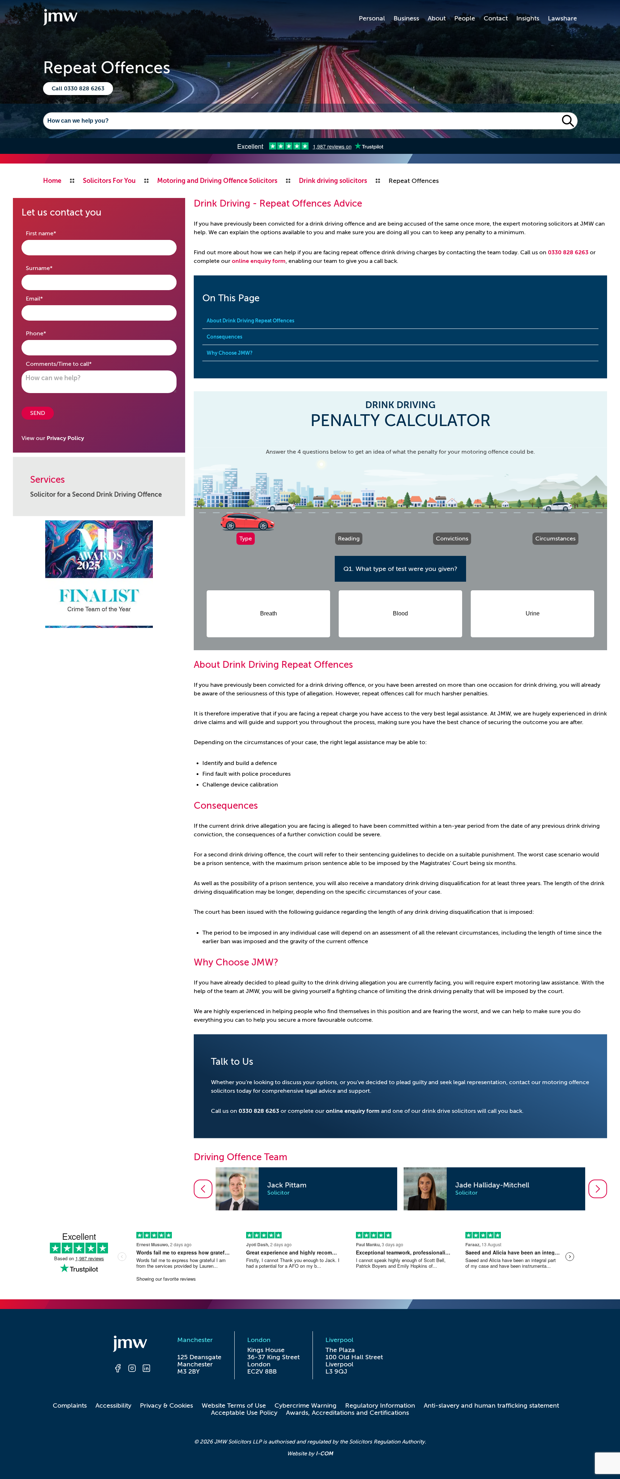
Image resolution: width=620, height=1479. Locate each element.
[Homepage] (132, 1345)
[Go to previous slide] (203, 1189)
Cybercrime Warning (305, 1405)
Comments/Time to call (70, 363)
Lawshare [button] (562, 18)
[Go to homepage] (60, 18)
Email (45, 298)
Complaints (70, 1405)
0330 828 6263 (568, 252)
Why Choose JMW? (230, 353)
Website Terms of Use (234, 1405)
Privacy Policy (65, 438)
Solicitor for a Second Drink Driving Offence (96, 494)
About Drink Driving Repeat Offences (250, 320)
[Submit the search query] (568, 121)
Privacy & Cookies (166, 1405)
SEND (37, 413)
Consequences (224, 337)
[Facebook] (118, 1369)
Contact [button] (496, 18)
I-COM (324, 1453)
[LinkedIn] (146, 1369)
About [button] (437, 18)
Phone (47, 333)
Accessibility (113, 1405)
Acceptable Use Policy (244, 1412)
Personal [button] (372, 18)
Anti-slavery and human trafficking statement (491, 1405)
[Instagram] (132, 1369)
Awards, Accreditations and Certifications (347, 1412)
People (464, 18)
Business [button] (406, 18)
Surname (50, 268)
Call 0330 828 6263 (78, 88)
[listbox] (400, 1188)
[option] (306, 1188)
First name (52, 233)
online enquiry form (259, 261)
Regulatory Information (380, 1405)
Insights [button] (527, 18)
